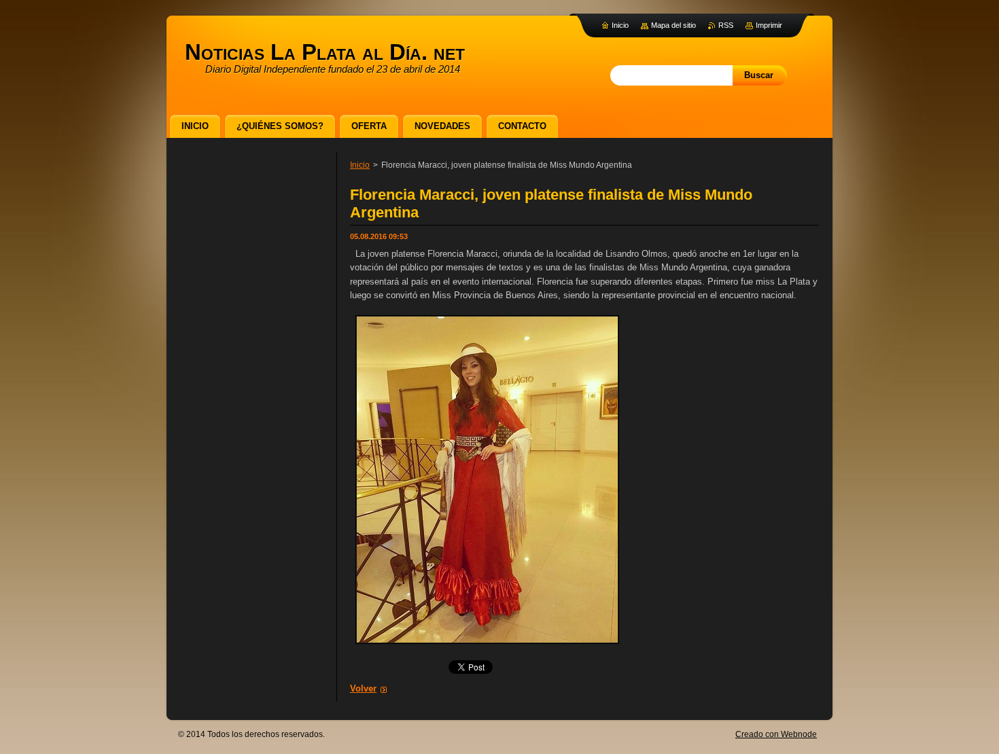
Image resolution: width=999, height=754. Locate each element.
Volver (363, 688)
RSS (725, 25)
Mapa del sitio (673, 25)
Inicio (360, 165)
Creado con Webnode (776, 734)
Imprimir (769, 25)
